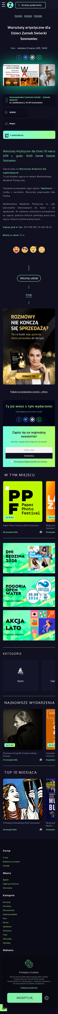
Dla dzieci (18, 16)
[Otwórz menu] (3, 4)
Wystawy (6, 943)
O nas (5, 857)
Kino (5, 918)
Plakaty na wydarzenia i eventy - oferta (28, 391)
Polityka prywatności (29, 987)
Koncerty (6, 902)
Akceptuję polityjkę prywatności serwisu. (31, 461)
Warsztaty (38, 16)
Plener (6, 922)
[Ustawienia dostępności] (3, 1007)
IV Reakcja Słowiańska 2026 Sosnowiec (21, 823)
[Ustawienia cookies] (46, 998)
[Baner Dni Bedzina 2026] (29, 558)
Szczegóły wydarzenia (22, 516)
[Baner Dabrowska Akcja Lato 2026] (29, 625)
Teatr (5, 935)
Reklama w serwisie (11, 861)
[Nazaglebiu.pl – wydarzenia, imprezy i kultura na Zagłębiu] (10, 4)
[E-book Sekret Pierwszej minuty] (29, 383)
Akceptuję (24, 997)
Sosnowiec (28, 16)
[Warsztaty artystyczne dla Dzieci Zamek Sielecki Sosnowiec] (29, 76)
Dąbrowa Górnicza (11, 884)
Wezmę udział (29, 278)
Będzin (6, 880)
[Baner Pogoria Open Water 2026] (29, 592)
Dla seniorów (8, 910)
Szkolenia (7, 931)
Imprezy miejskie (10, 914)
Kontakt (6, 866)
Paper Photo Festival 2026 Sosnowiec (21, 525)
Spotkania (7, 926)
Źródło (29, 295)
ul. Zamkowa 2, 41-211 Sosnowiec (29, 100)
